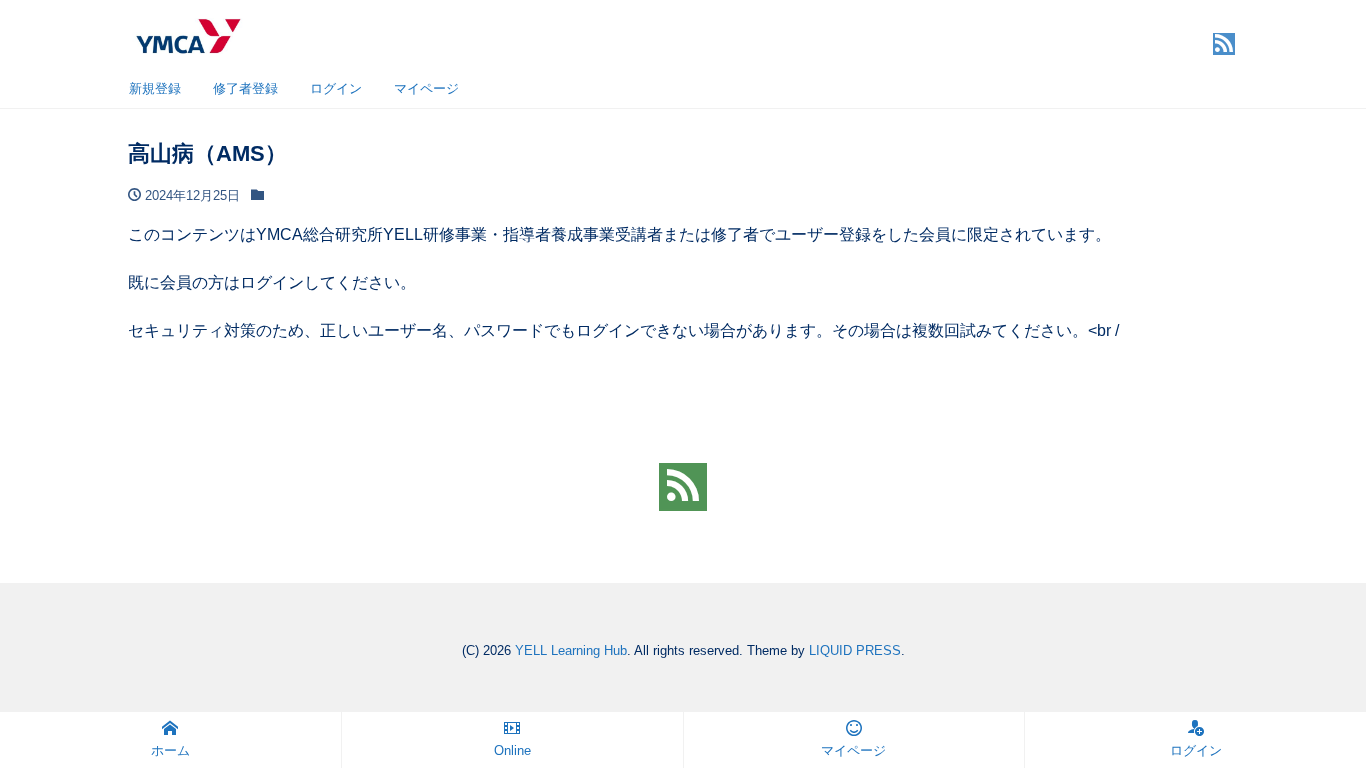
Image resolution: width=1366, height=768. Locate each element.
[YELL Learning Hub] (187, 33)
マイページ (426, 88)
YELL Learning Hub (571, 650)
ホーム (170, 750)
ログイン (336, 88)
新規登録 (155, 88)
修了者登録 (245, 88)
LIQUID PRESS (855, 650)
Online (512, 750)
